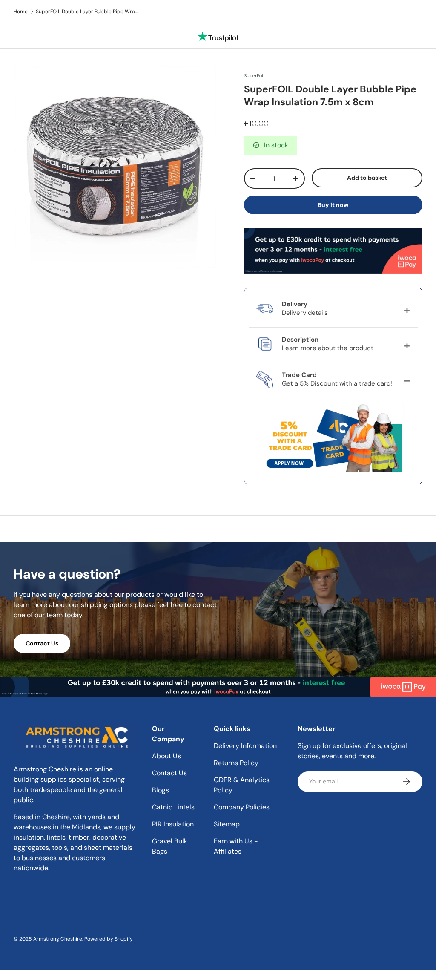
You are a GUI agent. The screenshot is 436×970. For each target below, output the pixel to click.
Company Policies (242, 807)
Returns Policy (236, 762)
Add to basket (367, 177)
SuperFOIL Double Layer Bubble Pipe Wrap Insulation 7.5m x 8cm (87, 11)
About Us (166, 755)
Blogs (160, 790)
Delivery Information (245, 745)
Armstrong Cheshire (57, 938)
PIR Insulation (173, 824)
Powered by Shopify (108, 938)
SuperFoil (254, 75)
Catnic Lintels (173, 807)
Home (21, 11)
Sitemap (227, 824)
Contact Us (42, 643)
